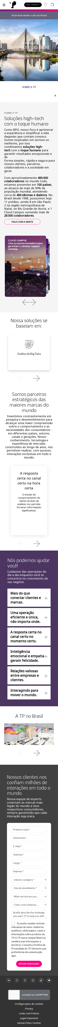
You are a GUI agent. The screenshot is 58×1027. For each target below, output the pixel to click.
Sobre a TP (29, 87)
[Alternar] (4, 5)
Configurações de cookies (29, 1003)
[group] (29, 93)
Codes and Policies (29, 1013)
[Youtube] (49, 981)
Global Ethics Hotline (29, 1022)
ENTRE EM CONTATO (29, 56)
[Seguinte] (32, 302)
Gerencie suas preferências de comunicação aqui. (28, 952)
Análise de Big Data (29, 353)
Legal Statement (29, 1018)
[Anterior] (25, 302)
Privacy (29, 1008)
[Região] (45, 4)
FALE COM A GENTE (22, 221)
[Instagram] (33, 981)
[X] (17, 981)
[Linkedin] (9, 981)
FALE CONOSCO (32, 5)
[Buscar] (52, 5)
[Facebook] (25, 981)
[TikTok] (41, 981)
